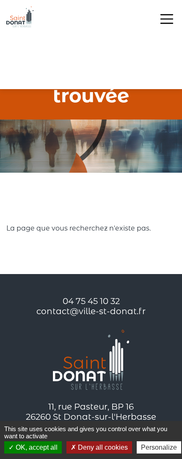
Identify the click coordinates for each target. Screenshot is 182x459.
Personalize (159, 447)
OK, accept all (36, 447)
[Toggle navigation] (166, 19)
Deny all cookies (102, 447)
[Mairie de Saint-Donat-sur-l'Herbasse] (19, 17)
